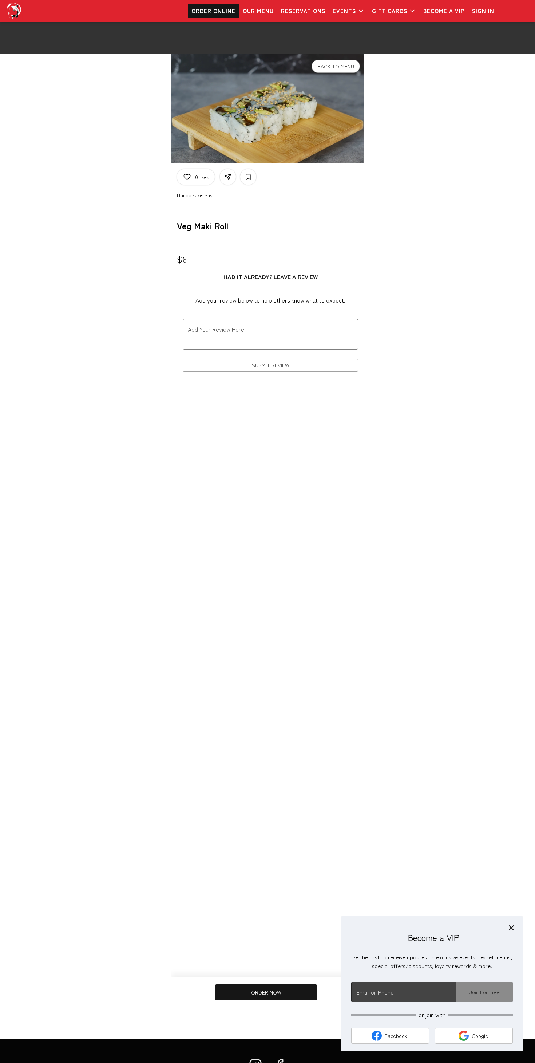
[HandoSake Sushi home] (38, 11)
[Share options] (228, 177)
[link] (266, 992)
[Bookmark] (248, 177)
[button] (348, 11)
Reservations (303, 11)
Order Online (213, 11)
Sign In (483, 11)
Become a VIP (444, 11)
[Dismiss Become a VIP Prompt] (511, 928)
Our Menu (258, 11)
